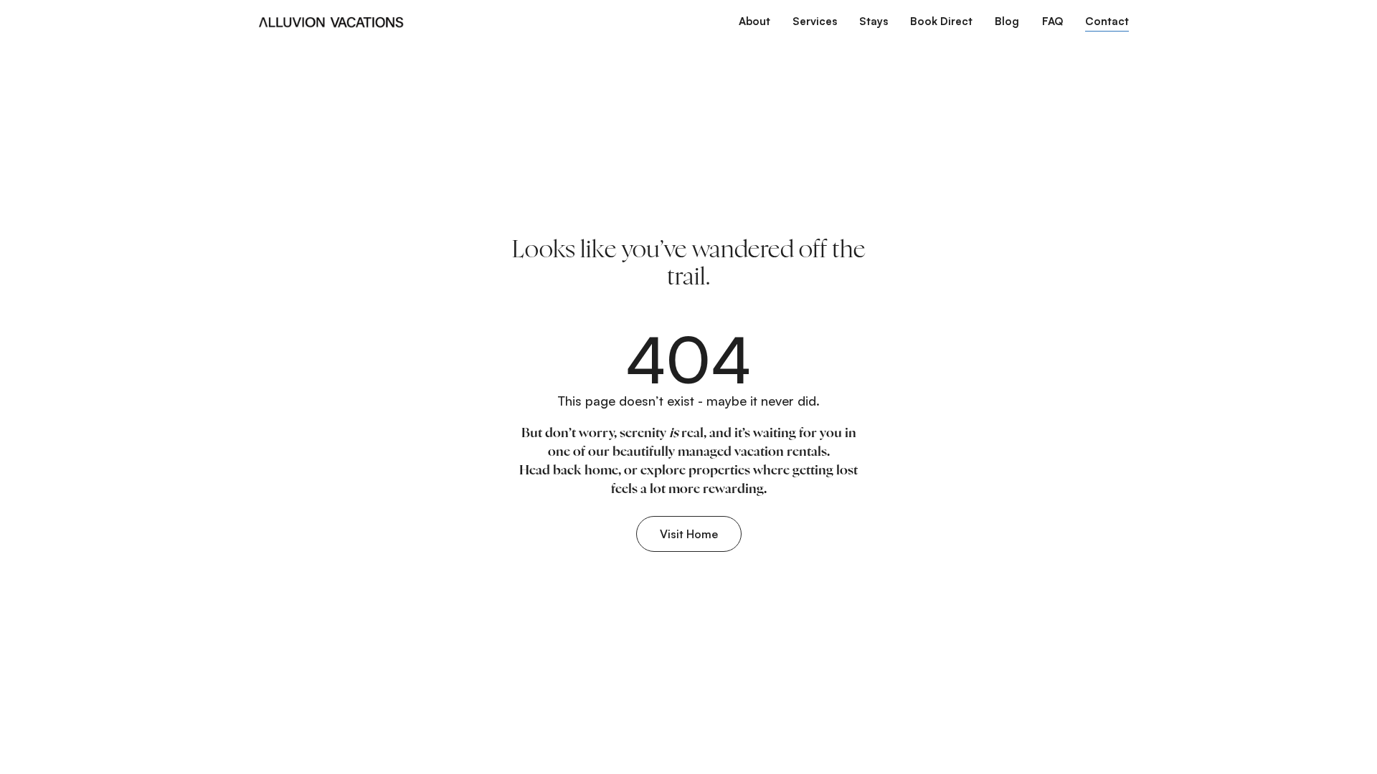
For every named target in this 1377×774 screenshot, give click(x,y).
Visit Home (689, 534)
